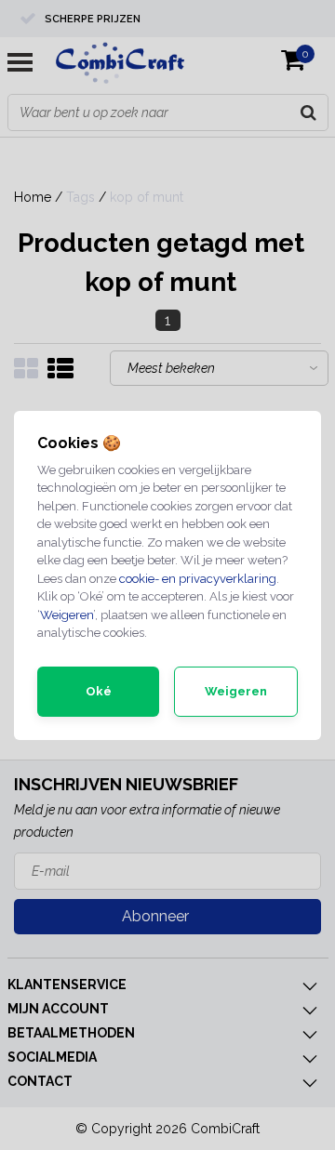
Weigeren (66, 615)
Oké (99, 691)
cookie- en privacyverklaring (197, 579)
